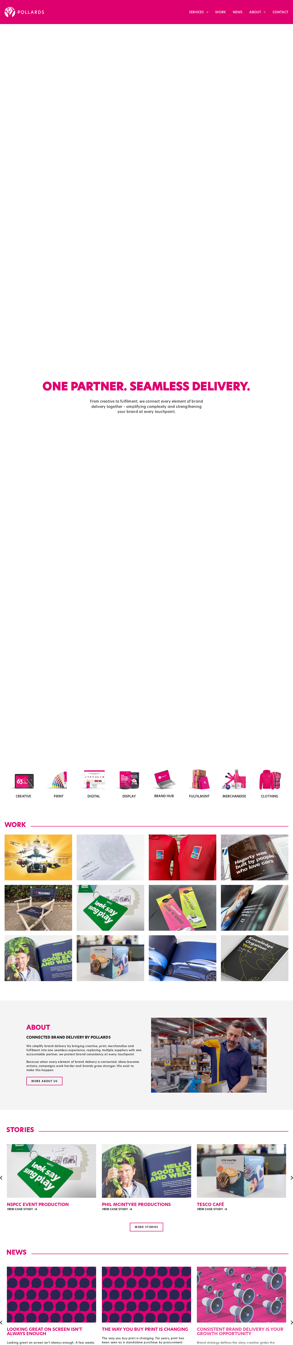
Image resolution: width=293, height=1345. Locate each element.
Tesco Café (115, 1204)
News (238, 12)
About (255, 12)
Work (220, 12)
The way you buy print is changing (50, 1329)
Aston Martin (214, 1204)
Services (196, 12)
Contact (280, 12)
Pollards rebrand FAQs (226, 1329)
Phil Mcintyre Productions (41, 1204)
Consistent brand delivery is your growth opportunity (145, 1331)
